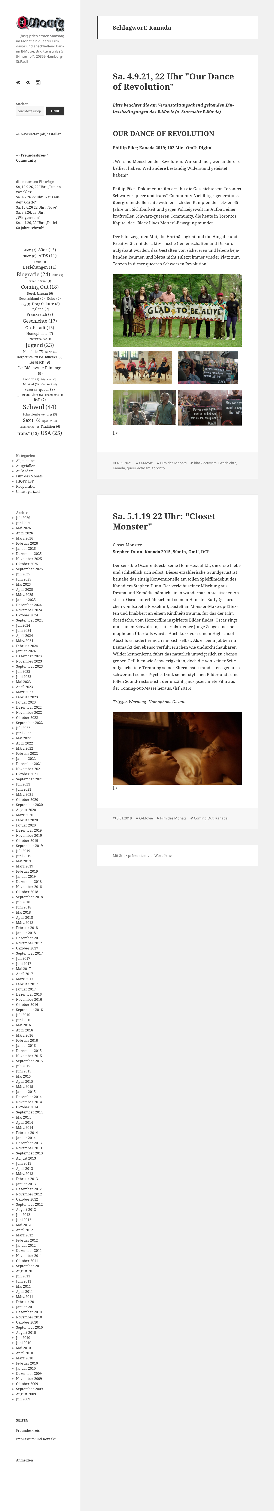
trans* (28, 433)
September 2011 (29, 1266)
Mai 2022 (23, 738)
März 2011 (24, 1296)
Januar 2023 (26, 702)
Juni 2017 (23, 963)
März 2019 (24, 866)
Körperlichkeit (30, 357)
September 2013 (29, 1153)
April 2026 (24, 533)
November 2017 (29, 943)
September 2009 (29, 1389)
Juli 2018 (23, 902)
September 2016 (29, 1009)
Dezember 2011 (29, 1250)
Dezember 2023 (29, 656)
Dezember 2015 (29, 1050)
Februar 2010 (27, 1363)
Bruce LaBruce (39, 281)
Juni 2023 (23, 676)
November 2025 (29, 558)
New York (49, 384)
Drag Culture (46, 303)
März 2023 (24, 692)
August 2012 (26, 1209)
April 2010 (24, 1353)
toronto (158, 468)
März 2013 (24, 1173)
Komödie (33, 351)
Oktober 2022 (27, 717)
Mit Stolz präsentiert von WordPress (142, 855)
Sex (31, 420)
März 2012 (24, 1235)
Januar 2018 (26, 932)
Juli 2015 (23, 1066)
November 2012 (29, 1194)
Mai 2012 (23, 1225)
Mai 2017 (23, 968)
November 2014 (29, 1102)
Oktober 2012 (27, 1199)
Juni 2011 (23, 1281)
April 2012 (24, 1230)
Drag (25, 304)
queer (47, 389)
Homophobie (39, 333)
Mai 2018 (23, 912)
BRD (57, 275)
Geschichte (40, 320)
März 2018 (24, 922)
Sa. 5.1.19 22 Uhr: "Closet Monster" (164, 521)
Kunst (51, 352)
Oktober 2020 (27, 799)
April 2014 (24, 1122)
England (39, 309)
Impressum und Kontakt (36, 1439)
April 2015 (24, 1081)
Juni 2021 (23, 789)
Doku (54, 298)
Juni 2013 (23, 1163)
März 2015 (24, 1086)
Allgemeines (26, 460)
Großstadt (39, 328)
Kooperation (26, 486)
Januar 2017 (26, 989)
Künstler (53, 357)
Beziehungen (40, 267)
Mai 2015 (23, 1076)
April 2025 (24, 589)
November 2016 (29, 999)
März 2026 (24, 538)
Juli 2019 (23, 850)
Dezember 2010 (29, 1312)
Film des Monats (29, 476)
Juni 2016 (23, 1020)
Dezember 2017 (29, 938)
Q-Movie (146, 463)
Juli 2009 (23, 1399)
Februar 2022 (27, 753)
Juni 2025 (23, 579)
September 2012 (29, 1204)
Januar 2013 (26, 1184)
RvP (40, 399)
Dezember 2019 (29, 830)
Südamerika (29, 427)
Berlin (40, 262)
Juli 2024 (23, 625)
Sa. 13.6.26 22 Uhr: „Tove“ (37, 207)
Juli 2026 (23, 517)
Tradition (50, 426)
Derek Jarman (40, 293)
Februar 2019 (27, 871)
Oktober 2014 (27, 1107)
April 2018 (24, 917)
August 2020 (26, 809)
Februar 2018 (27, 927)
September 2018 (29, 897)
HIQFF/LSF (25, 481)
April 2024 (24, 635)
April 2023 (24, 687)
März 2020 (24, 815)
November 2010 (29, 1317)
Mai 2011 (23, 1286)
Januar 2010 (26, 1368)
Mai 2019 (23, 861)
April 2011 (24, 1291)
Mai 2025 (23, 584)
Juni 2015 (23, 1071)
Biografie (33, 274)
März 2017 (24, 979)
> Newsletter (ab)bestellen (39, 134)
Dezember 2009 (29, 1373)
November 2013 (29, 1148)
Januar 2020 (26, 825)
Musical (31, 384)
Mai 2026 (23, 528)
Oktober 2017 (27, 948)
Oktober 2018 (27, 891)
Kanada (119, 468)
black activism (205, 463)
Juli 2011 (23, 1276)
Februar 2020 (27, 820)
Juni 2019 (23, 856)
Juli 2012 (23, 1214)
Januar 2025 (26, 599)
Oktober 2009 (27, 1383)
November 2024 (29, 610)
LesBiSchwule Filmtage (39, 370)
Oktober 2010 (27, 1322)
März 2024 (24, 640)
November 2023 (29, 661)
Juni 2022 (23, 733)
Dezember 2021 (29, 763)
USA (51, 432)
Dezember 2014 (29, 1096)
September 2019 (29, 845)
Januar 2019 (26, 876)
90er (30, 255)
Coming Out (40, 287)
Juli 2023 (23, 671)
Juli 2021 (23, 784)
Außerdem (25, 471)
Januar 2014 (26, 1137)
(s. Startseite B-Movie (197, 112)
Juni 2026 (23, 523)
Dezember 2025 (29, 553)
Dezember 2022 (29, 707)
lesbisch (40, 362)
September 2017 (29, 953)
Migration (48, 379)
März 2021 (24, 794)
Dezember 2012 (29, 1189)
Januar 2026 (26, 548)
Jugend (39, 344)
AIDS (48, 256)
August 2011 (26, 1271)
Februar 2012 (27, 1240)
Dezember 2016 (29, 994)
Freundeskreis (28, 1430)
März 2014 (24, 1127)
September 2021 (29, 779)
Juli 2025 (23, 574)
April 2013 (24, 1168)
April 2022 (24, 743)
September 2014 (29, 1112)
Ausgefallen (25, 466)
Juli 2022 (23, 728)
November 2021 (29, 768)
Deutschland (32, 298)
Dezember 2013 (29, 1143)
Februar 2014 (27, 1132)
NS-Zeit (31, 389)
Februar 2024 (27, 646)
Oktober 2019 (27, 840)
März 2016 (24, 1035)
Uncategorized (28, 491)
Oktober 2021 (27, 774)
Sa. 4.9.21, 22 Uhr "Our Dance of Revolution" (173, 81)
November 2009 (29, 1378)
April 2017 (24, 973)
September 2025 (29, 569)
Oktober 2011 (27, 1260)
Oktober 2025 (27, 564)
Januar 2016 (26, 1045)
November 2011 (29, 1255)
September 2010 (29, 1327)
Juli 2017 (23, 958)
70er (29, 250)
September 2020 (29, 804)
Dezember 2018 (29, 881)
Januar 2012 (26, 1245)
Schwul (40, 406)
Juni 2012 (23, 1219)
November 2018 (29, 886)
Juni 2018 (23, 907)
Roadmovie (54, 395)
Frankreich (40, 314)
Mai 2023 (23, 681)
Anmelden (24, 1460)
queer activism (30, 395)
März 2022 (24, 748)
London (31, 379)
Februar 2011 (27, 1301)
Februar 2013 (27, 1178)
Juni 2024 (23, 630)
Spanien (49, 421)
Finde (55, 111)
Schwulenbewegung (40, 414)
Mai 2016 (23, 1025)
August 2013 (26, 1158)
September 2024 (29, 620)
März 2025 (24, 594)
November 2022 (29, 712)
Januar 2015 (26, 1091)
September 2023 (29, 666)
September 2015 (29, 1061)
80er (47, 250)
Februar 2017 (27, 984)
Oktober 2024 (27, 615)
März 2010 (24, 1358)
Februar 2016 (27, 1040)
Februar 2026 (27, 543)
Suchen (22, 104)
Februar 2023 (27, 697)
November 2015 (29, 1055)
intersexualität (40, 339)
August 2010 (26, 1332)
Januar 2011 (26, 1307)
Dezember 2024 (29, 605)
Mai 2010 (23, 1348)
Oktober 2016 (27, 1004)
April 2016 (24, 1030)
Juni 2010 (23, 1342)
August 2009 (26, 1394)
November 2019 (29, 835)
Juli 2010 (23, 1337)
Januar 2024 (26, 651)
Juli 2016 (23, 1014)
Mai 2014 (23, 1117)
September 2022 (29, 722)
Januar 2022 (26, 758)
